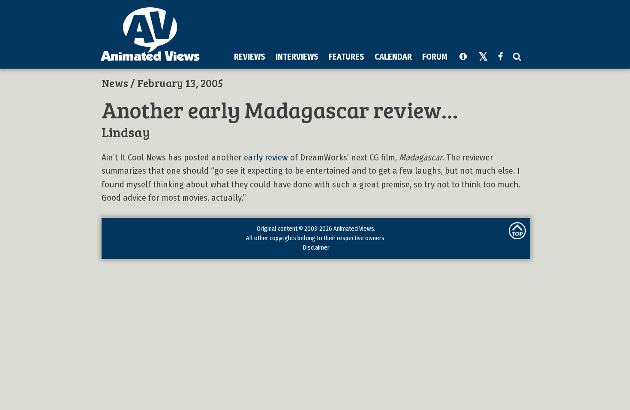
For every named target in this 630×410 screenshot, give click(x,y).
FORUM (434, 56)
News (115, 82)
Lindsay (126, 132)
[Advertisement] (371, 25)
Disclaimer (316, 247)
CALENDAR (393, 56)
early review (266, 157)
